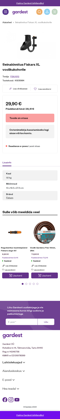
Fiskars (14, 76)
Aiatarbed (7, 22)
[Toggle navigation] (5, 12)
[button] (15, 275)
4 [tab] (34, 284)
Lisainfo (6, 162)
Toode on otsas (18, 118)
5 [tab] (37, 284)
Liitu (46, 321)
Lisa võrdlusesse (20, 88)
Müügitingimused (10, 385)
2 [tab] (26, 284)
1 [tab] (23, 284)
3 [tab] (30, 284)
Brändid (6, 410)
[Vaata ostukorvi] (55, 12)
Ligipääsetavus (9, 406)
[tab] (8, 162)
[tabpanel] (15, 251)
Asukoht (6, 376)
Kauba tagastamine (12, 389)
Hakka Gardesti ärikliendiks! (30, 3)
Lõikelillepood (9, 380)
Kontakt (6, 394)
